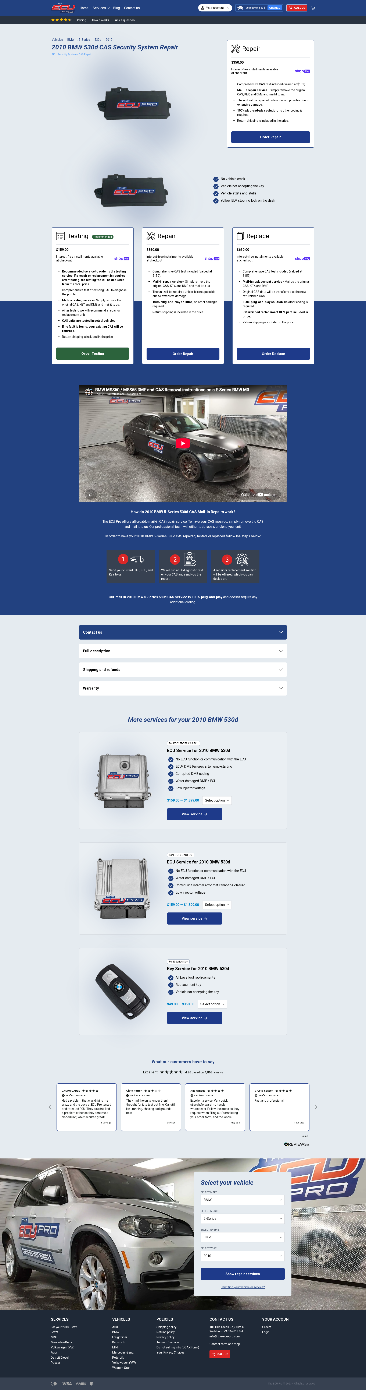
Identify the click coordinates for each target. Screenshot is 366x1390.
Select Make (209, 1192)
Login (265, 1332)
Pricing (81, 20)
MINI (54, 1337)
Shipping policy (166, 1327)
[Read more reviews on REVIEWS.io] (296, 1144)
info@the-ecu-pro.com (224, 1336)
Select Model (210, 1211)
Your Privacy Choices (170, 1352)
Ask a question (125, 20)
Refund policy (166, 1332)
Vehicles (57, 39)
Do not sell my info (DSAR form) (178, 1347)
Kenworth (118, 1342)
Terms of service (168, 1342)
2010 (109, 39)
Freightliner (119, 1337)
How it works (100, 20)
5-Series (84, 39)
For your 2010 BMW (64, 1327)
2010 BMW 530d (255, 7)
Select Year (209, 1248)
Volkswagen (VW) (62, 1347)
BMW (70, 39)
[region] (183, 1107)
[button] (50, 1107)
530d (97, 39)
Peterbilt (118, 1357)
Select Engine (210, 1229)
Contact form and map (224, 1344)
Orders (266, 1327)
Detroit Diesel (60, 1357)
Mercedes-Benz (61, 1342)
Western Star (121, 1367)
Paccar (55, 1362)
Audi (54, 1352)
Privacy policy (166, 1337)
